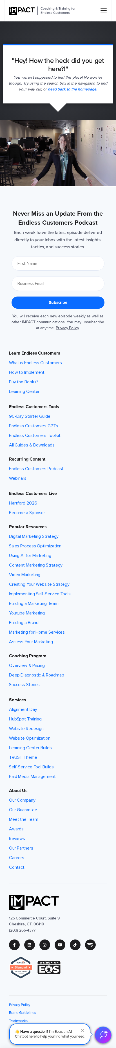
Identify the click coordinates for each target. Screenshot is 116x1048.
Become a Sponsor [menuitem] (27, 513)
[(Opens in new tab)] (23, 967)
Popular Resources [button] (28, 527)
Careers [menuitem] (16, 858)
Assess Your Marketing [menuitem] (31, 642)
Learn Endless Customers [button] (34, 353)
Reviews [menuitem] (17, 838)
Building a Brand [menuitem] (24, 622)
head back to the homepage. (72, 89)
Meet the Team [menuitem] (23, 819)
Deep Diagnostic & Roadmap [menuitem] (36, 675)
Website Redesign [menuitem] (26, 728)
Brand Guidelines (22, 1012)
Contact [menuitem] (16, 867)
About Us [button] (18, 790)
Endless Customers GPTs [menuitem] (33, 426)
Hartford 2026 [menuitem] (23, 503)
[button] (49, 1034)
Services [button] (17, 700)
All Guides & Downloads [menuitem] (32, 445)
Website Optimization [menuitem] (29, 738)
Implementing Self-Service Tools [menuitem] (40, 594)
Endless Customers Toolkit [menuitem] (35, 435)
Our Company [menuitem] (22, 800)
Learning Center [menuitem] (24, 391)
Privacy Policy (67, 328)
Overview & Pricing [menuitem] (27, 665)
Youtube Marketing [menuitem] (27, 613)
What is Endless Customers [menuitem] (35, 363)
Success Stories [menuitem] (24, 684)
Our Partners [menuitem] (21, 848)
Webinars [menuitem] (17, 478)
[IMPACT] (22, 11)
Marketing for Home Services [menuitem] (37, 632)
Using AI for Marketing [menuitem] (30, 555)
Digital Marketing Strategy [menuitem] (34, 536)
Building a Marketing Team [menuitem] (34, 603)
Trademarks (18, 1021)
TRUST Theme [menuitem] (23, 757)
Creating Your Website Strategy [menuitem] (39, 584)
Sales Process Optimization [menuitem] (35, 546)
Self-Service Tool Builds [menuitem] (31, 767)
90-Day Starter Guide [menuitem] (29, 416)
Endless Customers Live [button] (33, 493)
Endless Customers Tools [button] (34, 407)
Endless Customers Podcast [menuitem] (36, 469)
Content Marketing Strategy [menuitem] (36, 565)
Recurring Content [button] (27, 459)
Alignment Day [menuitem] (23, 709)
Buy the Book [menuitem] (21, 382)
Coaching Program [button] (27, 656)
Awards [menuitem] (16, 829)
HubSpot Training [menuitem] (25, 719)
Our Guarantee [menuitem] (23, 810)
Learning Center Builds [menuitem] (30, 748)
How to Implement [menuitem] (26, 372)
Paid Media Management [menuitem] (32, 776)
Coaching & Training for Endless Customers (58, 10)
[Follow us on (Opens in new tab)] (16, 944)
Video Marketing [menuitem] (25, 575)
